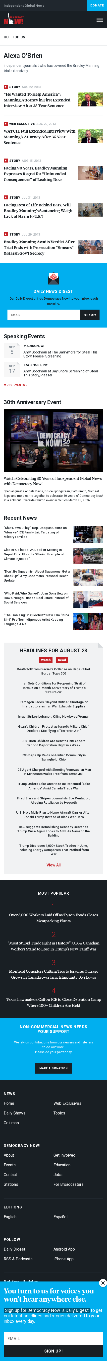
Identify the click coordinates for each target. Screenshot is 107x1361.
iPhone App (64, 1259)
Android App (64, 1249)
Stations (11, 1184)
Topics (59, 1113)
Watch (46, 660)
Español (60, 1216)
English (10, 1216)
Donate (97, 5)
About (9, 1155)
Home (9, 1103)
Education (62, 1165)
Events (10, 1165)
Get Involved (64, 1155)
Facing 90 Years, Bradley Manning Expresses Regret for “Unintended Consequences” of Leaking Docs (35, 173)
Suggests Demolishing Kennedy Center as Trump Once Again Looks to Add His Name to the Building (53, 831)
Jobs (58, 1174)
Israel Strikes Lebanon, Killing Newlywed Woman (53, 716)
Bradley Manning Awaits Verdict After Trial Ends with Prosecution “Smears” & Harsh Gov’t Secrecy (39, 247)
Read (62, 660)
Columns (11, 1122)
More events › (15, 385)
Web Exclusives (67, 1103)
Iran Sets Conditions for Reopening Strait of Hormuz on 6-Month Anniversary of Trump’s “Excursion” (53, 687)
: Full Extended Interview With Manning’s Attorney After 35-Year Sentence (39, 136)
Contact (10, 1174)
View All (54, 865)
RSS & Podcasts (18, 1259)
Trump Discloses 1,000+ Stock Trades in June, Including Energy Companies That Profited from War (53, 850)
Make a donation (53, 1068)
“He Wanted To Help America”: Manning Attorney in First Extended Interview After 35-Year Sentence (37, 99)
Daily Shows (14, 1113)
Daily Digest (14, 1249)
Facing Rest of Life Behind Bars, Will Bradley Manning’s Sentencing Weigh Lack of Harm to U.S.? (38, 210)
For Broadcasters (69, 1184)
